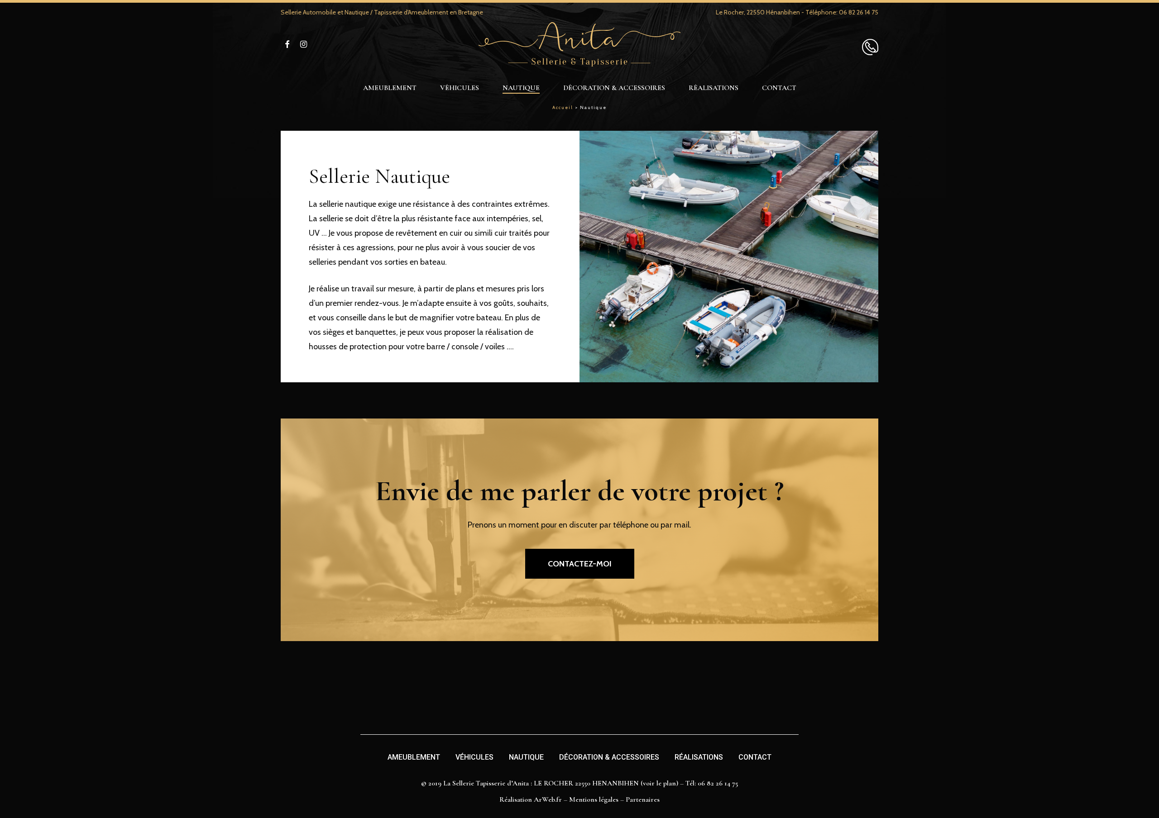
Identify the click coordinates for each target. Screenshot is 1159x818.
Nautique (526, 757)
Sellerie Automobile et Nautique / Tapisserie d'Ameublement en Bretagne (382, 12)
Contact (754, 757)
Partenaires (643, 799)
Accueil (562, 107)
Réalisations (699, 757)
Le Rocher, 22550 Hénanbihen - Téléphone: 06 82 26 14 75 (797, 12)
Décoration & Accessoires (609, 757)
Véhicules (474, 757)
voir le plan (659, 783)
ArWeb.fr (548, 799)
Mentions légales (593, 799)
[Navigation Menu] (870, 43)
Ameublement (414, 757)
